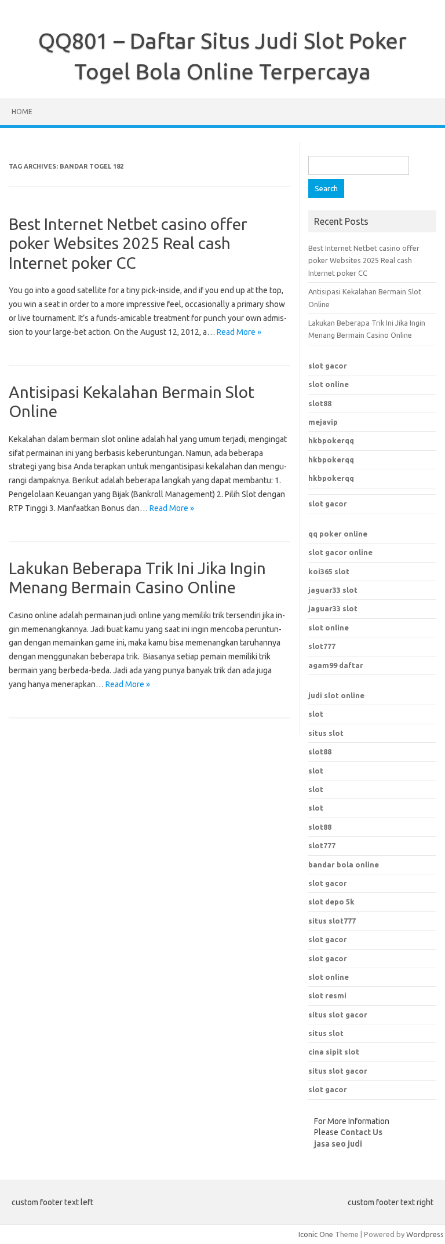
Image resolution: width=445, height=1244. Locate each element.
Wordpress (425, 1234)
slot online (328, 384)
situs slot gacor (337, 1014)
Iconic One (315, 1234)
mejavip (323, 422)
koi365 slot (328, 571)
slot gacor (327, 366)
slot (315, 714)
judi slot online (336, 695)
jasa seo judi (338, 1143)
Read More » (239, 332)
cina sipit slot (333, 1052)
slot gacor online (340, 552)
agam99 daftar (335, 665)
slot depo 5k (331, 902)
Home (22, 111)
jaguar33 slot (333, 590)
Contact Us (361, 1132)
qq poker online (337, 534)
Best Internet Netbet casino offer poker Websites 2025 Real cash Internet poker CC (128, 243)
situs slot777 (332, 921)
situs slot (326, 733)
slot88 (319, 403)
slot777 (321, 646)
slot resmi (327, 995)
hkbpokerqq (331, 440)
